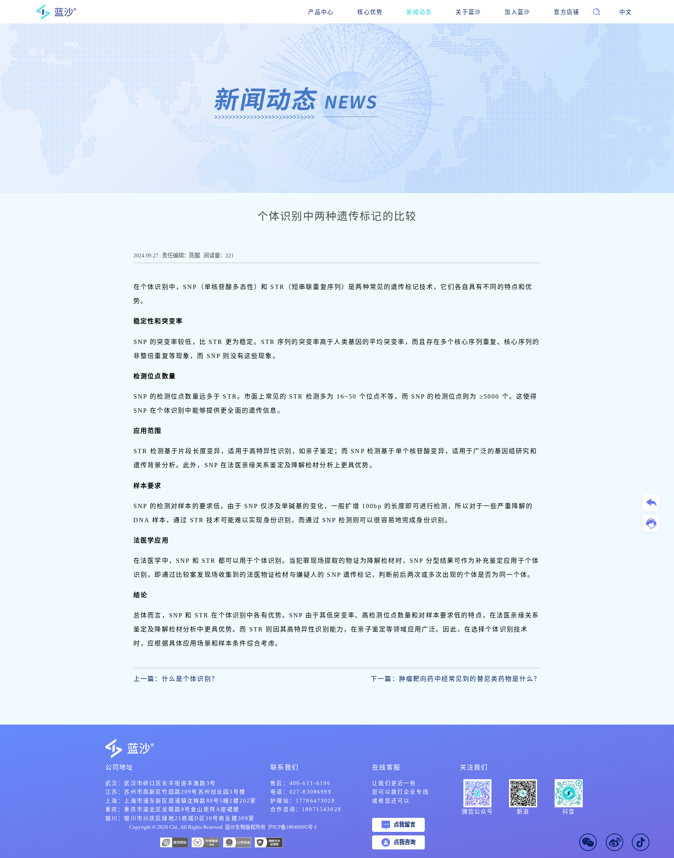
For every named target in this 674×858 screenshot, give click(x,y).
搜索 (585, 15)
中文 (625, 12)
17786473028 (315, 801)
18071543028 (321, 809)
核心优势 (370, 12)
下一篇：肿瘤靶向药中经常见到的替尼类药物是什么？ (456, 678)
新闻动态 (419, 12)
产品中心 (320, 12)
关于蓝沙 (468, 12)
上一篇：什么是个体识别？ (175, 678)
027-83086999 (310, 792)
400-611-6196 (310, 783)
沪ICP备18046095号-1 (292, 827)
